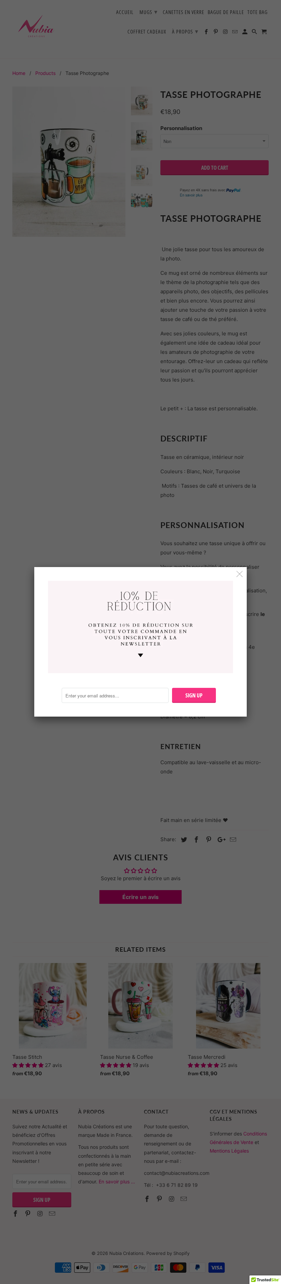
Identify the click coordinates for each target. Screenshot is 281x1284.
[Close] (240, 574)
